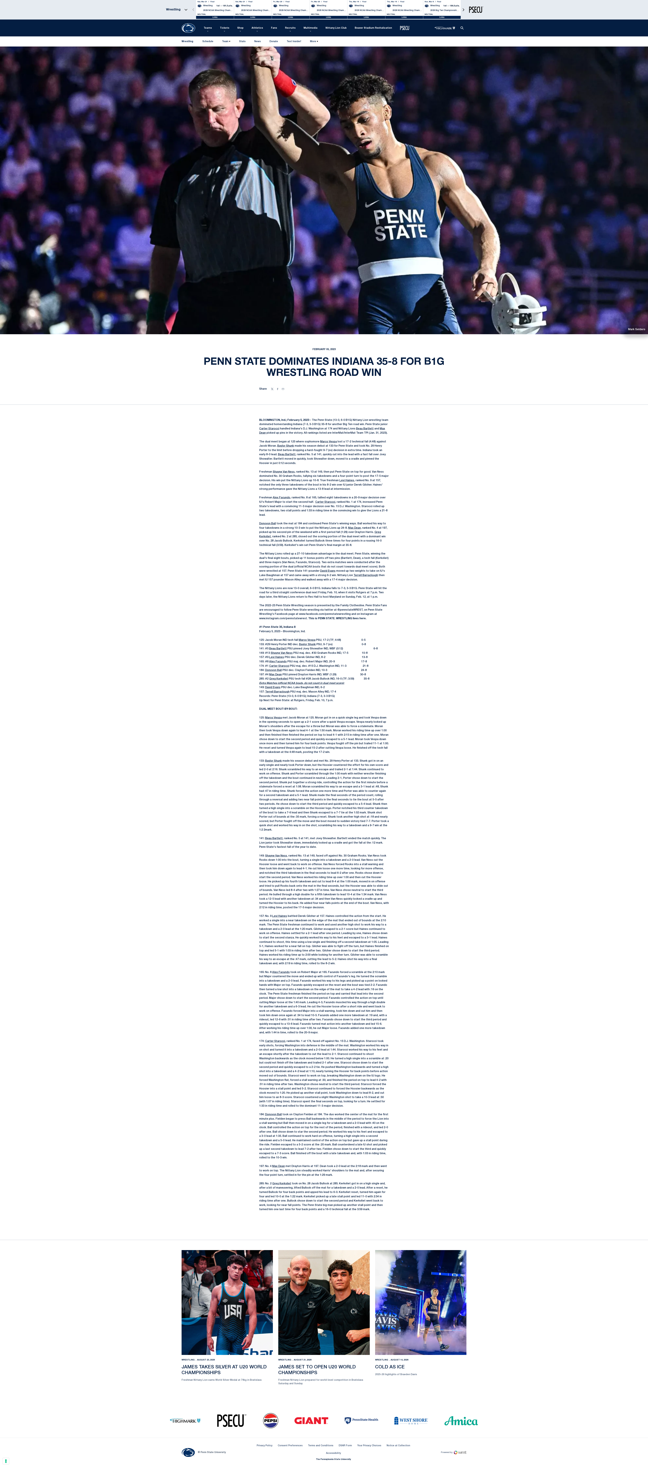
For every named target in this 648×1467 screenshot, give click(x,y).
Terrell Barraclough (366, 575)
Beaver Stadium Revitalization (373, 28)
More (313, 41)
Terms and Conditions (320, 1446)
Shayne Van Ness (284, 472)
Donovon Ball (267, 523)
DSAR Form (345, 1446)
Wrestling (188, 1360)
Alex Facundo (281, 498)
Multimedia (310, 28)
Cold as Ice (390, 1367)
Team (225, 41)
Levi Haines (346, 480)
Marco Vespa (328, 442)
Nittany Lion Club (336, 28)
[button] (463, 9)
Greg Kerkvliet (278, 679)
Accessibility (333, 1453)
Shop (240, 28)
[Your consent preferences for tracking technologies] (6, 1461)
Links (215, 17)
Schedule (207, 41)
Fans (274, 28)
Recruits (290, 28)
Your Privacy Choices (369, 1446)
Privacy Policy (264, 1446)
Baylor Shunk (285, 446)
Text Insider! (294, 41)
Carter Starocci (269, 429)
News (257, 41)
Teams (208, 28)
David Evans (327, 571)
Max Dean (354, 528)
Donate (273, 42)
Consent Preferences (290, 1446)
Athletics (257, 28)
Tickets (224, 28)
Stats (242, 41)
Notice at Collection (398, 1446)
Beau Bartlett (365, 429)
